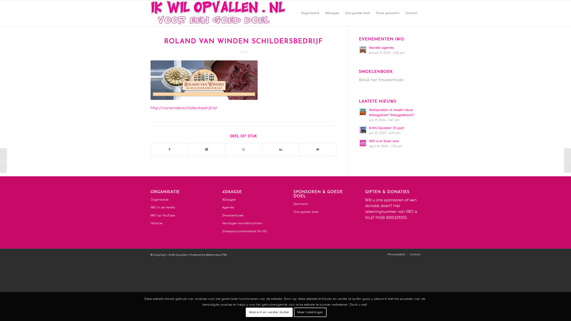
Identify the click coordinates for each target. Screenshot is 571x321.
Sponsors (301, 204)
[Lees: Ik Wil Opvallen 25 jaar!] (363, 130)
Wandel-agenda (381, 47)
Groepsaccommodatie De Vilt (244, 231)
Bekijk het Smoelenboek (381, 80)
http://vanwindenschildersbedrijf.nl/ (184, 108)
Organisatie (160, 199)
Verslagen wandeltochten (242, 223)
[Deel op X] (206, 149)
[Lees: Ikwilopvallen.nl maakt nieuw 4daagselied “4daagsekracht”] (363, 112)
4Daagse (229, 199)
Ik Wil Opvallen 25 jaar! (386, 128)
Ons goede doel (306, 212)
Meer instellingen (310, 312)
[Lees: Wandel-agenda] (363, 50)
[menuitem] (310, 13)
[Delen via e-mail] (317, 149)
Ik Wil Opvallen (178, 254)
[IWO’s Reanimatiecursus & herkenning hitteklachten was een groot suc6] (3, 160)
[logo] (218, 13)
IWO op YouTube (163, 215)
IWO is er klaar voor (384, 141)
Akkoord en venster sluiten (269, 312)
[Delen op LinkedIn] (280, 149)
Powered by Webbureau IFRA (208, 254)
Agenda (228, 207)
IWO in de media (163, 207)
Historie (156, 223)
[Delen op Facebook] (169, 149)
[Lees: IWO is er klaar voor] (363, 143)
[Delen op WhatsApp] (243, 149)
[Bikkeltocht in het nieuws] (567, 160)
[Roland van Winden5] (204, 80)
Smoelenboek (232, 215)
